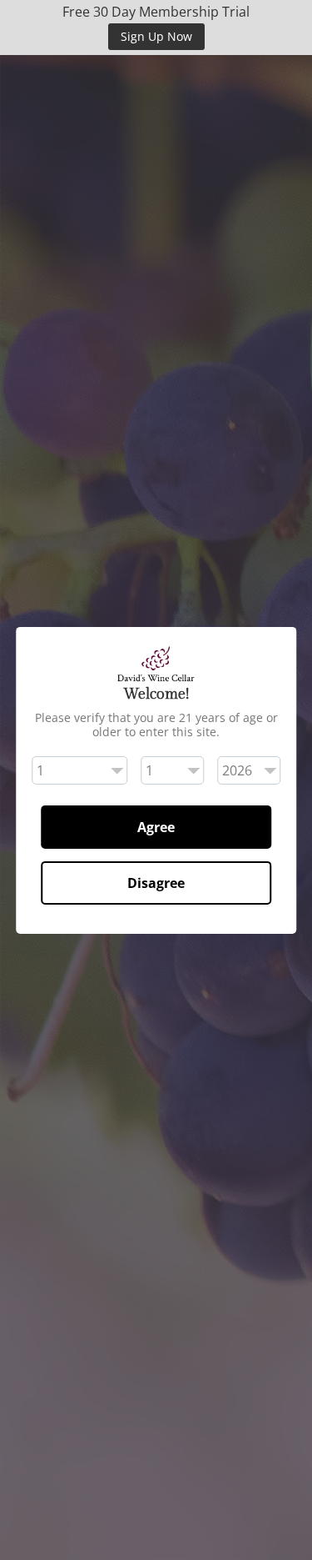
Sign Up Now (156, 36)
